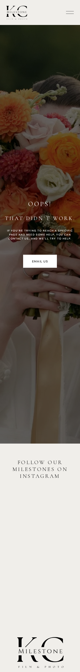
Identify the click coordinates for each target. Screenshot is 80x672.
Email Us (40, 261)
